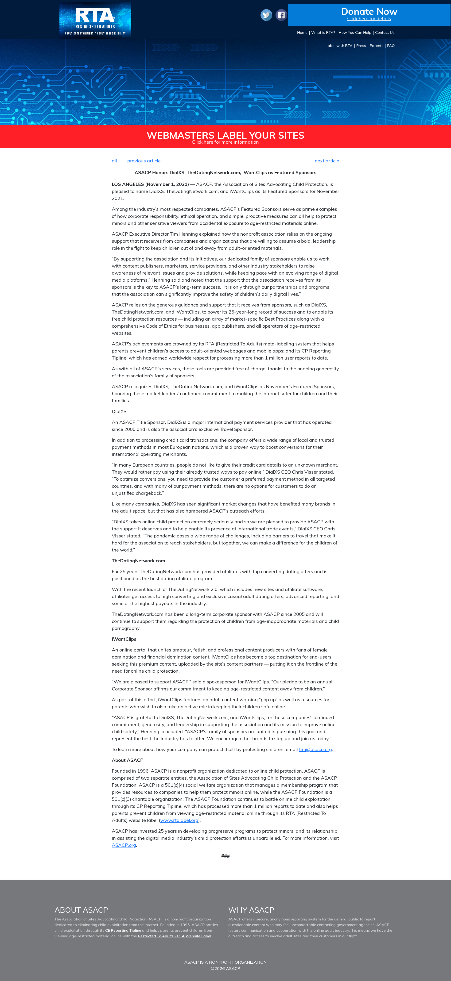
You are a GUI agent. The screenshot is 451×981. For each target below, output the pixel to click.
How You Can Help (355, 32)
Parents (376, 45)
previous (144, 161)
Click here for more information (225, 142)
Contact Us (385, 32)
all (114, 161)
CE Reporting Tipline (123, 930)
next (327, 161)
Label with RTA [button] (339, 45)
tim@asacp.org (315, 749)
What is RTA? (323, 32)
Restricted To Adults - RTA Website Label (174, 936)
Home (302, 32)
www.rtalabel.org (179, 820)
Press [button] (361, 45)
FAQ (391, 45)
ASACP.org (124, 845)
